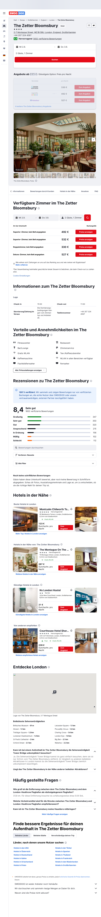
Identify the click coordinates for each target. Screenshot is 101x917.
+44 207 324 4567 (22, 35)
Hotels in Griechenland (23, 862)
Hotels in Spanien (62, 851)
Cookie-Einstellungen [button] (21, 276)
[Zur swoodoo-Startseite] (17, 13)
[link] (31, 533)
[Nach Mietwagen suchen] (4, 31)
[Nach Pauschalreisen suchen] (4, 36)
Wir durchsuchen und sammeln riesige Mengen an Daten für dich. (45, 888)
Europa (22, 20)
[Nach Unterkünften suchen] (4, 25)
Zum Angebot (64, 527)
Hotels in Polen (20, 865)
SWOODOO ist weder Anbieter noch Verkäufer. (36, 884)
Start (15, 20)
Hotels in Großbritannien (65, 865)
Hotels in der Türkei (63, 848)
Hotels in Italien (20, 858)
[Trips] (4, 48)
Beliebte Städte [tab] (40, 835)
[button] (4, 13)
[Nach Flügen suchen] (4, 20)
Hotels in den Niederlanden (66, 862)
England (43, 20)
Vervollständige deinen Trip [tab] (62, 835)
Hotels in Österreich (22, 851)
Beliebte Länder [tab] (21, 835)
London (52, 20)
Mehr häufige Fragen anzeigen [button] (55, 814)
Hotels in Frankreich (63, 858)
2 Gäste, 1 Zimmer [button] (24, 53)
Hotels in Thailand (62, 855)
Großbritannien (33, 20)
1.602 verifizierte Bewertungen (47, 38)
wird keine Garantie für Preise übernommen (75, 877)
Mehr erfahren (22, 265)
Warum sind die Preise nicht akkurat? (32, 893)
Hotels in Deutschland (23, 855)
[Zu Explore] (4, 41)
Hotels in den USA (21, 848)
